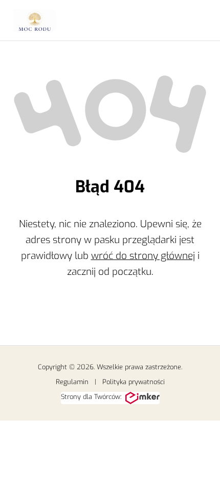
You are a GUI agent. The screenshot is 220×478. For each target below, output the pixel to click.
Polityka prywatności (133, 381)
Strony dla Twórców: (91, 396)
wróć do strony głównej (143, 255)
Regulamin (72, 381)
